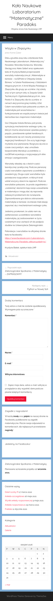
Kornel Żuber (15, 53)
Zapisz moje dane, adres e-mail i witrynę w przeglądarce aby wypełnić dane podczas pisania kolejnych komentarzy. (26, 388)
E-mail (8, 363)
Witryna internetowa (15, 374)
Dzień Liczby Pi (11, 492)
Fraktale (8, 509)
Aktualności (13, 256)
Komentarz (11, 315)
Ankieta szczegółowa (14, 496)
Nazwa (8, 352)
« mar (7, 585)
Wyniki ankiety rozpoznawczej (18, 500)
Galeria (8, 530)
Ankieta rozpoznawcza (15, 505)
